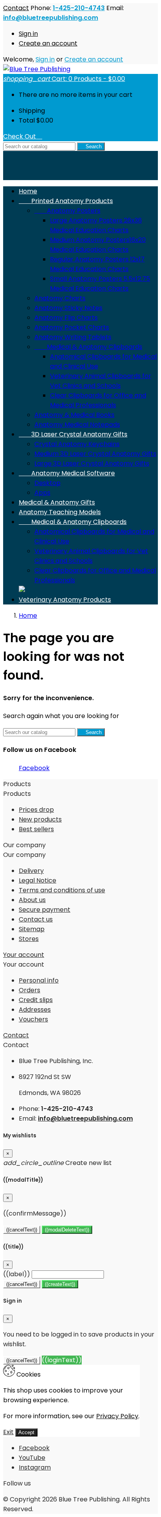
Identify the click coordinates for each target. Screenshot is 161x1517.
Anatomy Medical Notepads (77, 424)
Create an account (48, 43)
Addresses (35, 1009)
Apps (42, 492)
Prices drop (36, 809)
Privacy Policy (117, 1416)
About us (32, 899)
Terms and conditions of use (62, 890)
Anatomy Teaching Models (60, 512)
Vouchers (33, 1019)
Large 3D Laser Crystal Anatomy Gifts (91, 463)
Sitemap (32, 929)
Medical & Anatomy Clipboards (88, 346)
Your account (23, 954)
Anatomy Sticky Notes (68, 307)
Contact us (36, 919)
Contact (16, 8)
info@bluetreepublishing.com (50, 17)
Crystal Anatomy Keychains (77, 444)
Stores (29, 938)
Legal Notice (37, 880)
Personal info (39, 980)
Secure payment (44, 909)
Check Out (22, 136)
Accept (26, 1432)
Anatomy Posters (67, 210)
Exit (8, 1432)
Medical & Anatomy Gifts (57, 502)
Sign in (28, 33)
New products (40, 819)
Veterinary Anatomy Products (65, 599)
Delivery (31, 870)
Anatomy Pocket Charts (71, 327)
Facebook (34, 768)
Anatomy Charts (60, 298)
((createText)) (60, 1284)
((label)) (16, 1274)
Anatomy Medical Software (67, 473)
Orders (29, 990)
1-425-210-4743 (79, 8)
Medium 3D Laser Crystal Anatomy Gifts (95, 453)
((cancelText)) (21, 1230)
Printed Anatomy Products (66, 200)
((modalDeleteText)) (67, 1230)
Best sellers (36, 829)
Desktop (47, 482)
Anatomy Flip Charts (66, 317)
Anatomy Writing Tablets (72, 337)
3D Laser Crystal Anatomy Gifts (73, 434)
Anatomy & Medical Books (74, 414)
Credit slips (36, 999)
